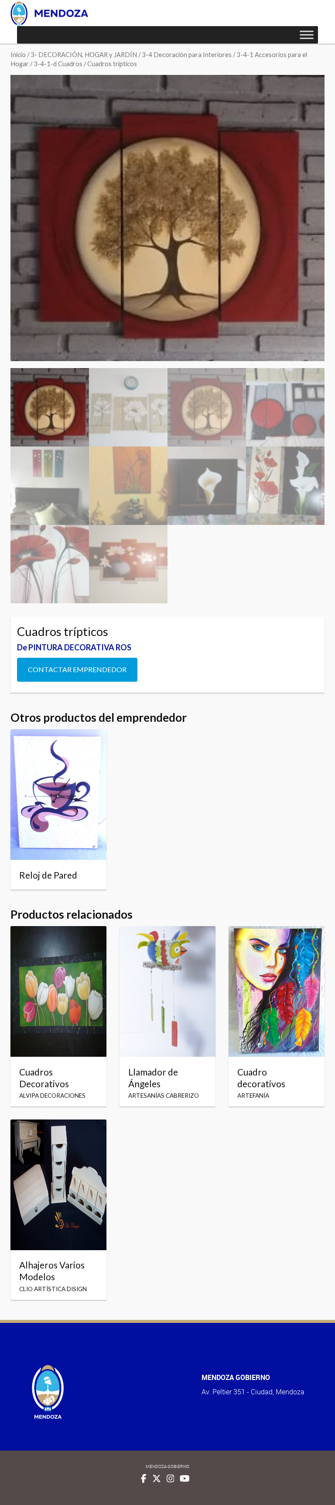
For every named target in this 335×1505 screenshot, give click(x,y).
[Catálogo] (49, 13)
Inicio (18, 54)
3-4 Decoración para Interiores (187, 54)
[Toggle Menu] (307, 34)
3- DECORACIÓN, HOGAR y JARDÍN (84, 54)
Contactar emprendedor (77, 669)
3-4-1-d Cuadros (58, 64)
